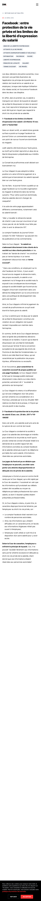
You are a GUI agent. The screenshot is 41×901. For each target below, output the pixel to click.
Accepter (27, 896)
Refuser (13, 896)
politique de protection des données (14, 891)
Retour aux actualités (14, 13)
